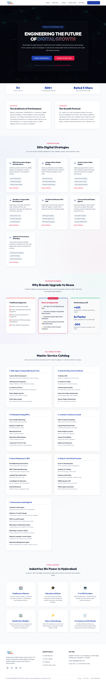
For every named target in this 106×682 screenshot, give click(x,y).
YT (20, 668)
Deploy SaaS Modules (41, 58)
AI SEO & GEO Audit (49, 665)
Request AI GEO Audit (64, 58)
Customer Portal (93, 2)
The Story (86, 678)
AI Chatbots (46, 662)
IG (11, 668)
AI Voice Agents (48, 659)
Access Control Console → (63, 65)
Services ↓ (55, 2)
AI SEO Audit (72, 2)
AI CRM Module (48, 656)
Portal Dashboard (95, 678)
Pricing (64, 2)
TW (16, 668)
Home (48, 2)
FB (7, 668)
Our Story (82, 2)
